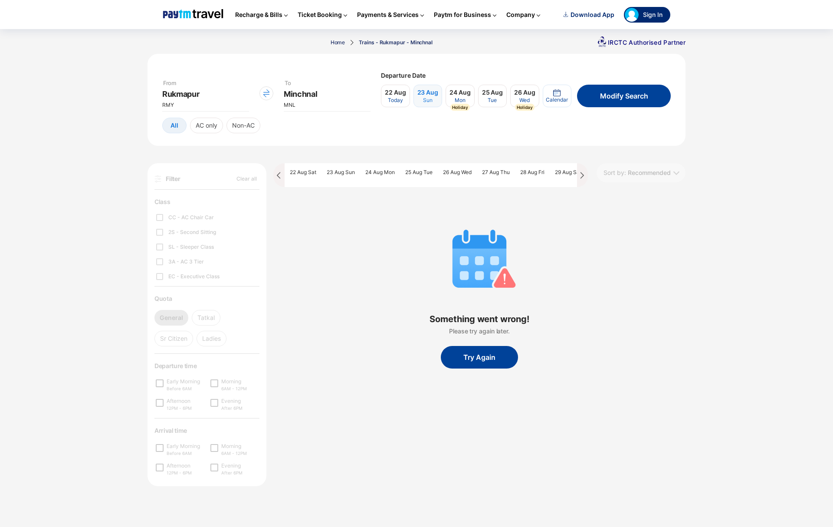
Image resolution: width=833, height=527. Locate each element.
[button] (557, 96)
